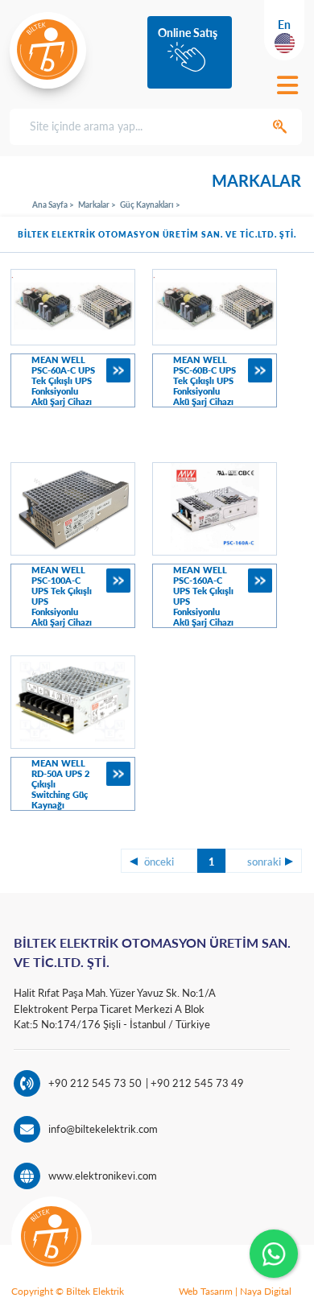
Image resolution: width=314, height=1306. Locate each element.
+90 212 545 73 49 (196, 1083)
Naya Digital (265, 1291)
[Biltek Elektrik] (48, 49)
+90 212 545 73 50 (95, 1083)
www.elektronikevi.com (102, 1175)
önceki (159, 861)
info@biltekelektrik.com (103, 1128)
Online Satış (187, 32)
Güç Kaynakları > (150, 204)
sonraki (264, 861)
